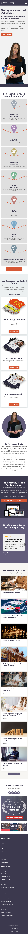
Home (2, 843)
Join (2, 848)
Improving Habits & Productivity (7, 887)
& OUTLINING (14, 140)
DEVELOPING (14, 162)
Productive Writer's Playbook (7, 915)
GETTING (14, 235)
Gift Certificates (4, 859)
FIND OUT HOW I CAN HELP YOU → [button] (14, 500)
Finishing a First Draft (5, 879)
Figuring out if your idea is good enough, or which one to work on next (14, 119)
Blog (2, 851)
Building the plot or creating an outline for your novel (14, 142)
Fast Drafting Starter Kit (5, 907)
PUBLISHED (14, 236)
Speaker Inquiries (4, 862)
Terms (11, 931)
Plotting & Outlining (5, 873)
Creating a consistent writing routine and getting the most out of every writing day (14, 262)
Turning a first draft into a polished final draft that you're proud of (14, 214)
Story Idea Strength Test (6, 898)
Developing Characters (5, 876)
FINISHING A (14, 186)
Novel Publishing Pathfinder (6, 912)
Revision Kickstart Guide (6, 909)
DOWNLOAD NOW (14, 331)
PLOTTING (14, 139)
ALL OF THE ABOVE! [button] (14, 269)
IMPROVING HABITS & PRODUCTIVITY (14, 259)
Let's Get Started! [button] (6, 34)
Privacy (16, 931)
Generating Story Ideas (6, 871)
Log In (2, 845)
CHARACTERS (14, 164)
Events (2, 854)
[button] (3, 544)
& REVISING (14, 212)
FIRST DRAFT (14, 187)
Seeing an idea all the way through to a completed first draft (14, 190)
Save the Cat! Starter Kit (6, 901)
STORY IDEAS (14, 116)
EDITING (14, 210)
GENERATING (14, 114)
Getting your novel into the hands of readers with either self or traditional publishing (14, 239)
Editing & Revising (4, 881)
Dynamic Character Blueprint (7, 904)
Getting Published (4, 884)
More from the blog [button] (14, 774)
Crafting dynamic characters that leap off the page (14, 166)
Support (2, 856)
